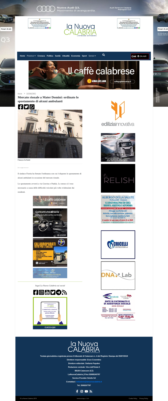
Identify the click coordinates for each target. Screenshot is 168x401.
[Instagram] (81, 392)
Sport (84, 56)
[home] (80, 29)
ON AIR (142, 56)
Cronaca (41, 56)
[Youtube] (86, 392)
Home (23, 56)
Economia (75, 56)
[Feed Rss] (91, 392)
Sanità (57, 56)
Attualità (65, 56)
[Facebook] (77, 392)
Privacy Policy (143, 398)
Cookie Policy (133, 398)
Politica (50, 56)
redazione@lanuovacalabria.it (89, 382)
